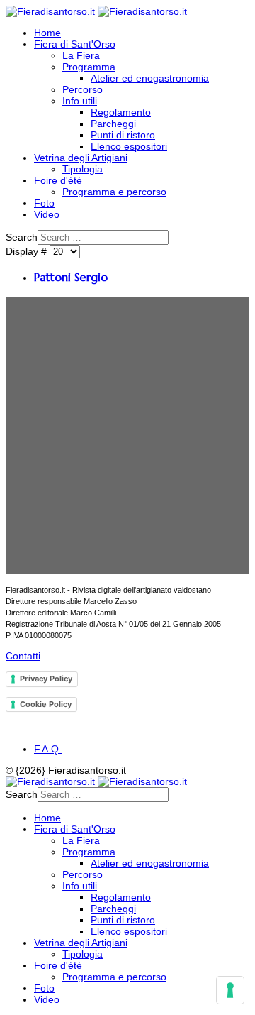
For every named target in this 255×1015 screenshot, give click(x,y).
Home (47, 32)
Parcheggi (113, 123)
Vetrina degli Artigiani (81, 157)
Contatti (23, 656)
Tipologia (82, 169)
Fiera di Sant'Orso (74, 44)
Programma (88, 66)
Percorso (82, 89)
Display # (28, 251)
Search (22, 237)
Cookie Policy (46, 704)
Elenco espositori (129, 146)
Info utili (79, 100)
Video (47, 214)
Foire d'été (58, 180)
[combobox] (103, 237)
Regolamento (121, 112)
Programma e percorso (114, 191)
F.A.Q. (48, 749)
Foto (44, 203)
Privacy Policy (46, 679)
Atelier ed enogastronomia (150, 78)
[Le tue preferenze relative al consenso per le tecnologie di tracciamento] (230, 990)
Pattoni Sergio (71, 277)
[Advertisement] (127, 435)
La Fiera (81, 55)
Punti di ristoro (123, 135)
